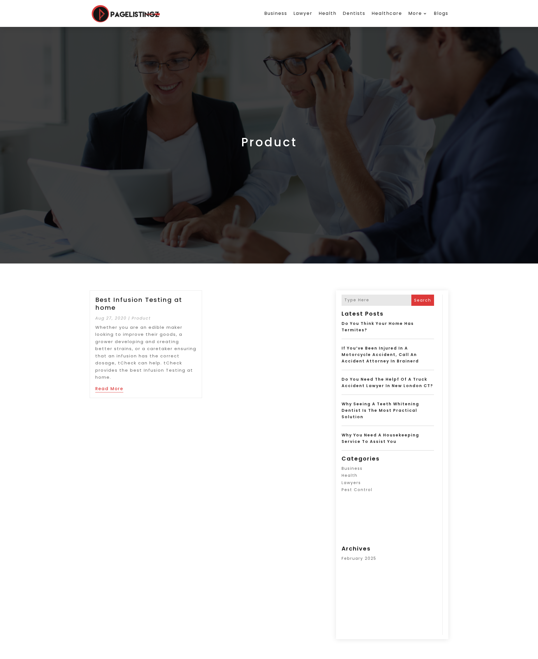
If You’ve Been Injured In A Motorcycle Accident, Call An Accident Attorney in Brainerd (380, 354)
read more (109, 389)
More (415, 13)
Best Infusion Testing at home (138, 303)
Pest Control (357, 489)
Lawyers (351, 482)
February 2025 (359, 558)
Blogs (441, 13)
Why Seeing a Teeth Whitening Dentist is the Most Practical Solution (380, 410)
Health (328, 13)
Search (422, 300)
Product (141, 318)
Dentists (354, 13)
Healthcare (387, 13)
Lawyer (302, 13)
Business (275, 13)
